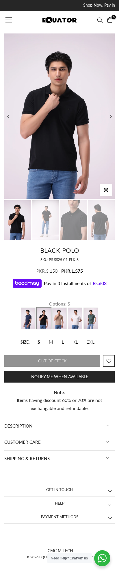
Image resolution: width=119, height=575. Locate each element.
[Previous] (8, 116)
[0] (110, 20)
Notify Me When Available (59, 376)
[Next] (111, 116)
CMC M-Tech (60, 550)
